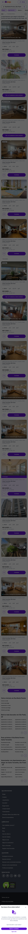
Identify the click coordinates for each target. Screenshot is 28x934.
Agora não (14, 931)
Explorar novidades (14, 928)
